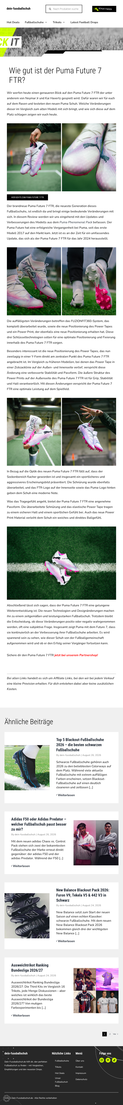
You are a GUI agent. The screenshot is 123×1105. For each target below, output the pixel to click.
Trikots (57, 22)
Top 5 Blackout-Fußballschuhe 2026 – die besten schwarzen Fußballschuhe (80, 744)
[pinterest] (108, 1060)
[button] (6, 1098)
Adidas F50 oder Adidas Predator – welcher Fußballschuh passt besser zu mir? (38, 824)
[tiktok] (114, 1060)
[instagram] (101, 1060)
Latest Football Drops (84, 22)
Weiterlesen (66, 795)
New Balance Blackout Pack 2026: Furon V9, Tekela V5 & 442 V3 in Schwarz (82, 895)
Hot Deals (13, 22)
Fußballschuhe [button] (34, 22)
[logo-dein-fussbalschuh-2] (18, 9)
